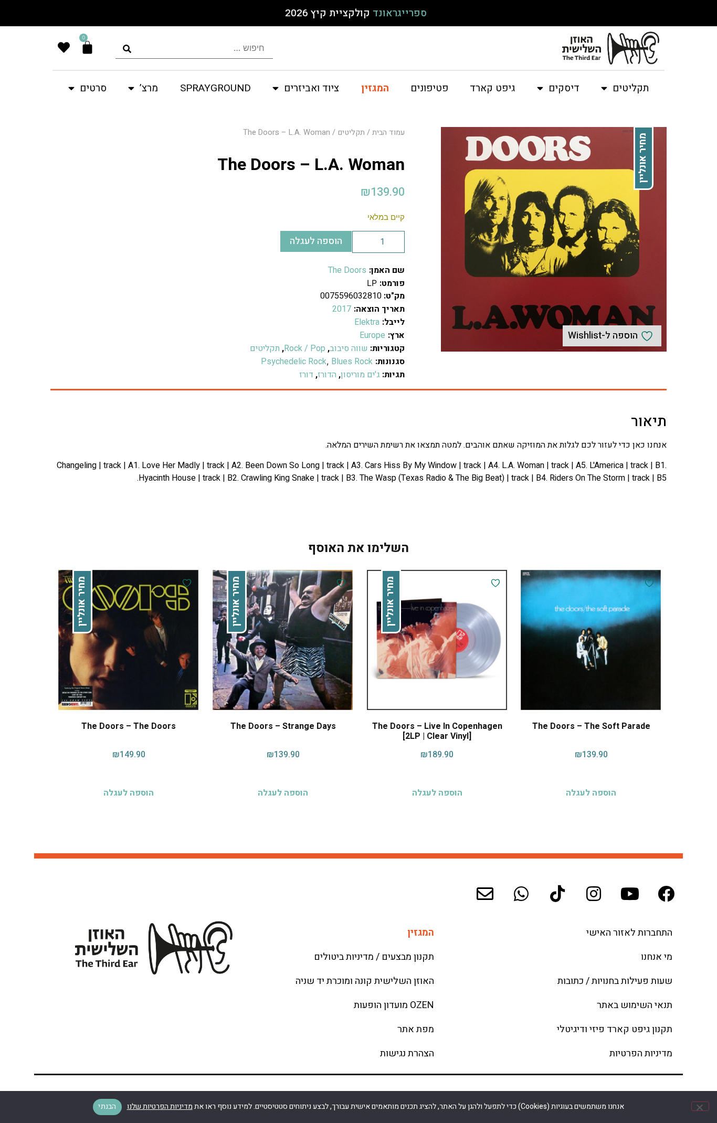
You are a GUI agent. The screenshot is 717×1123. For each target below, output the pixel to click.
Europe (372, 335)
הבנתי (107, 1106)
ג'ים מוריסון (360, 374)
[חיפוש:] (194, 48)
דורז (306, 374)
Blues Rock (352, 361)
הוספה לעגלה (316, 241)
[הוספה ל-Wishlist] (648, 583)
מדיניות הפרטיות (640, 1053)
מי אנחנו (656, 957)
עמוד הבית (388, 132)
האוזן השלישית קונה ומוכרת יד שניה (365, 981)
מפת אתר (415, 1029)
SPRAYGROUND (215, 88)
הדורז (327, 374)
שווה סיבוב (349, 348)
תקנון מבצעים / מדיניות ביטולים (374, 957)
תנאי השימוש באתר (634, 1005)
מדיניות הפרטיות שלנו (160, 1106)
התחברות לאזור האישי (629, 933)
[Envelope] (485, 893)
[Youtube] (630, 893)
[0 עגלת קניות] (87, 47)
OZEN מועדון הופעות (394, 1005)
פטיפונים (429, 88)
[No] (700, 1106)
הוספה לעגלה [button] (591, 793)
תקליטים (351, 132)
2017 (341, 309)
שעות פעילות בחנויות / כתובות (614, 981)
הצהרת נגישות (407, 1053)
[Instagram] (593, 893)
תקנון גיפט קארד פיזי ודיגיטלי (614, 1029)
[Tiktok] (557, 893)
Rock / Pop (304, 348)
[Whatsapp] (521, 893)
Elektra (366, 322)
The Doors (347, 270)
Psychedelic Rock (293, 361)
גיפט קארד (492, 88)
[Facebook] (666, 893)
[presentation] (194, 48)
